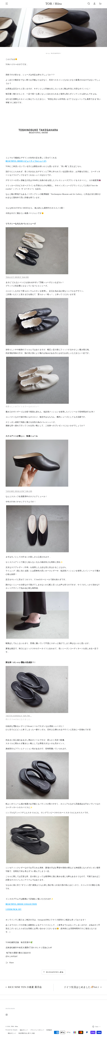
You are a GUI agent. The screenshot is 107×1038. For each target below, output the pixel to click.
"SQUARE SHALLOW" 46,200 (19, 491)
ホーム (48, 53)
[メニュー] (7, 3)
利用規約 (49, 1030)
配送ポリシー (12, 1033)
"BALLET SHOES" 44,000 (17, 277)
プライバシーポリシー (37, 1030)
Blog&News (55, 53)
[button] (89, 3)
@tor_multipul (11, 956)
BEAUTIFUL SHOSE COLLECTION (21, 904)
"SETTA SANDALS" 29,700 (18, 716)
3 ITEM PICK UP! (14, 909)
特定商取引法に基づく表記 (27, 1033)
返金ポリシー (24, 1030)
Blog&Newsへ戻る (54, 972)
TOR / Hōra (14, 1026)
